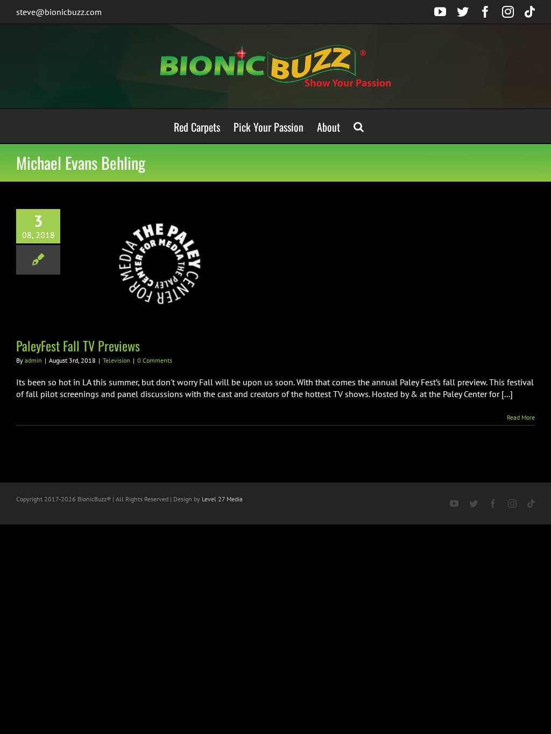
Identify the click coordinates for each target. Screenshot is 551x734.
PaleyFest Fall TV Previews (78, 345)
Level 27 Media (222, 499)
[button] (359, 126)
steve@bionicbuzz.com (59, 11)
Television (116, 360)
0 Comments (154, 360)
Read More (521, 417)
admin (33, 360)
